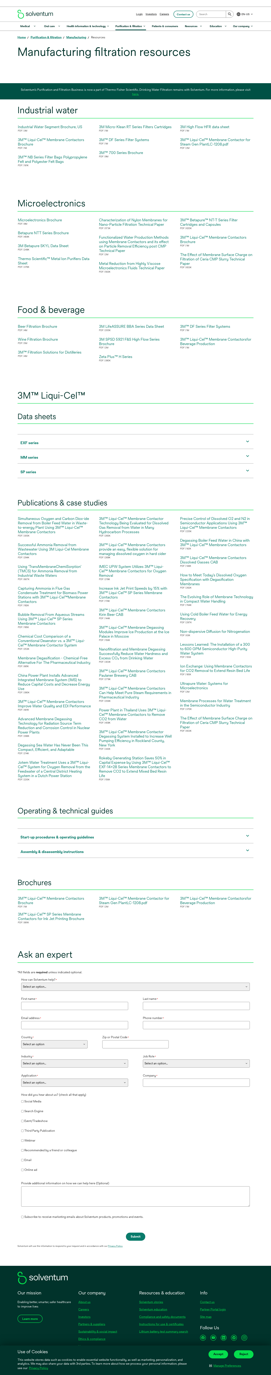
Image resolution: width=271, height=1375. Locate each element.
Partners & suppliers (91, 1324)
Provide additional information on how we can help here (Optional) (65, 1183)
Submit (135, 1236)
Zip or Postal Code (115, 1037)
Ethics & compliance (91, 1339)
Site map (205, 1317)
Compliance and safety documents (162, 1317)
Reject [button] (243, 1354)
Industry (27, 1056)
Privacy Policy (39, 1368)
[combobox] (214, 14)
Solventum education (153, 1309)
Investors (151, 14)
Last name (150, 999)
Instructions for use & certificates (161, 1324)
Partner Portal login (213, 1309)
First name (29, 999)
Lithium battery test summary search (163, 1331)
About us (84, 1302)
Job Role (149, 1056)
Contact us (207, 1302)
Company (150, 1075)
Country (27, 1037)
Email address (31, 1018)
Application (29, 1075)
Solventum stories (151, 1302)
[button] (225, 1366)
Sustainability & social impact (97, 1331)
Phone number (153, 1018)
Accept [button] (218, 1354)
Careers (164, 14)
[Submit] (229, 14)
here (135, 94)
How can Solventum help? (39, 979)
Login (139, 14)
